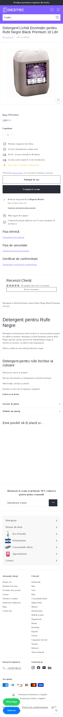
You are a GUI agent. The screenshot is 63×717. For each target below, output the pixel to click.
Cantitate (7, 128)
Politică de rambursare (12, 603)
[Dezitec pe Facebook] (38, 667)
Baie (33, 586)
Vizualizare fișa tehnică (13, 237)
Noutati (34, 644)
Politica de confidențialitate (35, 707)
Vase (33, 590)
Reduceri (35, 648)
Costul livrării (17, 173)
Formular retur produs (12, 590)
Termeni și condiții (10, 599)
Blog (5, 607)
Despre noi (7, 582)
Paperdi (34, 631)
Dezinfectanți (36, 611)
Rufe (33, 594)
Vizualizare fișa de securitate (16, 251)
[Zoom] (58, 100)
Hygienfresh (8, 37)
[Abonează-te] (53, 502)
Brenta (34, 623)
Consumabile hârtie (39, 599)
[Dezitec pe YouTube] (44, 667)
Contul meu (7, 611)
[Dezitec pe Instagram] (33, 667)
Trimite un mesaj (11, 411)
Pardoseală (35, 582)
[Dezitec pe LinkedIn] (49, 667)
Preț (11, 115)
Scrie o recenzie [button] (31, 289)
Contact (6, 594)
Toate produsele (37, 652)
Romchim (35, 627)
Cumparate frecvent (39, 640)
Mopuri (34, 607)
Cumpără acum (31, 189)
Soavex (34, 636)
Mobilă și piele (37, 615)
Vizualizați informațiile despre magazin (21, 208)
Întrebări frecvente (10, 586)
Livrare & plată (11, 404)
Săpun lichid (36, 603)
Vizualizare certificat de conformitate (20, 264)
